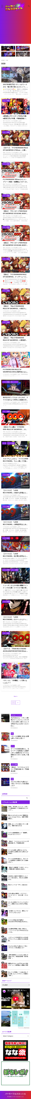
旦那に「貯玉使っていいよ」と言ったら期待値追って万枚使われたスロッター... (18, 808)
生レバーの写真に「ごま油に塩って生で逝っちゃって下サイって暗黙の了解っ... (18, 973)
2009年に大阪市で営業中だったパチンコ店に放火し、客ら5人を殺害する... (18, 877)
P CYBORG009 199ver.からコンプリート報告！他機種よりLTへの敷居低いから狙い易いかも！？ (15, 181)
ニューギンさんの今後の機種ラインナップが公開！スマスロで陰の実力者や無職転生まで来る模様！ (15, 587)
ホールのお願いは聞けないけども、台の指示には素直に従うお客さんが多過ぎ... (18, 851)
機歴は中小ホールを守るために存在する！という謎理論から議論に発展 (18, 964)
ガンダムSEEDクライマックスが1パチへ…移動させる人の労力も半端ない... (18, 903)
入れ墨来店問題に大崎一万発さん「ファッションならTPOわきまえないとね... (18, 930)
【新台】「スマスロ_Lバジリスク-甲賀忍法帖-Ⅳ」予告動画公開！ (20, 769)
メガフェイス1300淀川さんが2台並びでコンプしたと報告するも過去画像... (18, 939)
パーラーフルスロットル (15, 1094)
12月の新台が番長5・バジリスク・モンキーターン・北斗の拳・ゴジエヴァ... (18, 895)
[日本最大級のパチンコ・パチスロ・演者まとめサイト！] (15, 6)
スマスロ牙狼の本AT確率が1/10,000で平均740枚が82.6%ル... (18, 920)
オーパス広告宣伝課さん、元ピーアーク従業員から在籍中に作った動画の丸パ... (18, 860)
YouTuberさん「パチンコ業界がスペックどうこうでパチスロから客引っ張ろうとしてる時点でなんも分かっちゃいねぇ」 (20, 722)
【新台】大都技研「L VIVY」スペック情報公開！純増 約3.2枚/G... (18, 868)
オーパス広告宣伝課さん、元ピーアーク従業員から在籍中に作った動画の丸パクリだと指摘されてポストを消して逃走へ (20, 752)
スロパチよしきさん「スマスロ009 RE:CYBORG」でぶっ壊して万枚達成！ (15, 461)
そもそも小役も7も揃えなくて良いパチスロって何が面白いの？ (20, 783)
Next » (16, 696)
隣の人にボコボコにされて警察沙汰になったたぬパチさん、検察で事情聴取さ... (18, 817)
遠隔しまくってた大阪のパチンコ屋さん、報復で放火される (18, 824)
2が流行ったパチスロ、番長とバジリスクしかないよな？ (18, 911)
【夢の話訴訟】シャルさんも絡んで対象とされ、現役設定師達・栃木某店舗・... (18, 956)
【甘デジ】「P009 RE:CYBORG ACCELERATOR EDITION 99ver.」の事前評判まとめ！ (15, 651)
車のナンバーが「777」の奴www (17, 885)
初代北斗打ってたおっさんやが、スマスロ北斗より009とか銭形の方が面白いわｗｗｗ (15, 399)
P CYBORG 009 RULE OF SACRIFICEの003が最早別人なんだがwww (15, 372)
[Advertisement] (15, 28)
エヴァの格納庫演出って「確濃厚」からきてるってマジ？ (18, 833)
